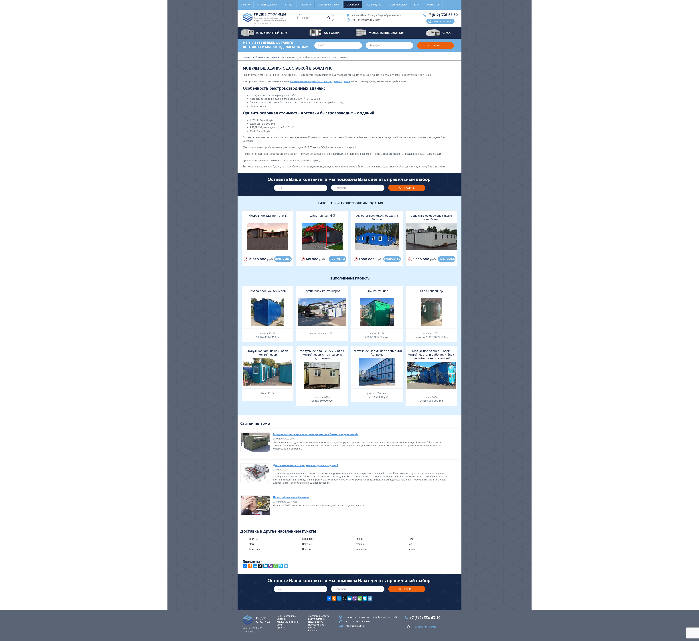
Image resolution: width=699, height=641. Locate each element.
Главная (245, 4)
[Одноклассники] (250, 566)
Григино (253, 538)
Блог (417, 4)
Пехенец (307, 544)
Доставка (352, 4)
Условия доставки (266, 57)
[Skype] (281, 566)
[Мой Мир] (255, 566)
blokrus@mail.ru (355, 626)
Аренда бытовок (328, 4)
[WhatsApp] (275, 566)
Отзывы (312, 627)
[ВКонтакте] (245, 566)
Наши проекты (398, 4)
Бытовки (281, 618)
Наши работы (315, 621)
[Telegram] (286, 566)
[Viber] (270, 566)
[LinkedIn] (265, 566)
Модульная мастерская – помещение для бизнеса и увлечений (315, 434)
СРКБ (280, 624)
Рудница (360, 544)
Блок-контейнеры (286, 615)
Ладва (411, 549)
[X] (260, 566)
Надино (306, 549)
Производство (267, 4)
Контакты (433, 4)
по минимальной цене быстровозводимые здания (320, 81)
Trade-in (306, 4)
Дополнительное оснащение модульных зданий (305, 465)
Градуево (254, 549)
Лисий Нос (307, 538)
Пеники (359, 538)
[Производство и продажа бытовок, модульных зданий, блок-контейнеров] (247, 620)
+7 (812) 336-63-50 (442, 14)
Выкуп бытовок (316, 618)
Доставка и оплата (318, 615)
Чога (251, 544)
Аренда (281, 627)
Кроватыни (361, 549)
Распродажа (374, 4)
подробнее (283, 258)
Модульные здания (288, 621)
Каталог (289, 4)
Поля (410, 538)
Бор (410, 544)
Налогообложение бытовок (291, 497)
